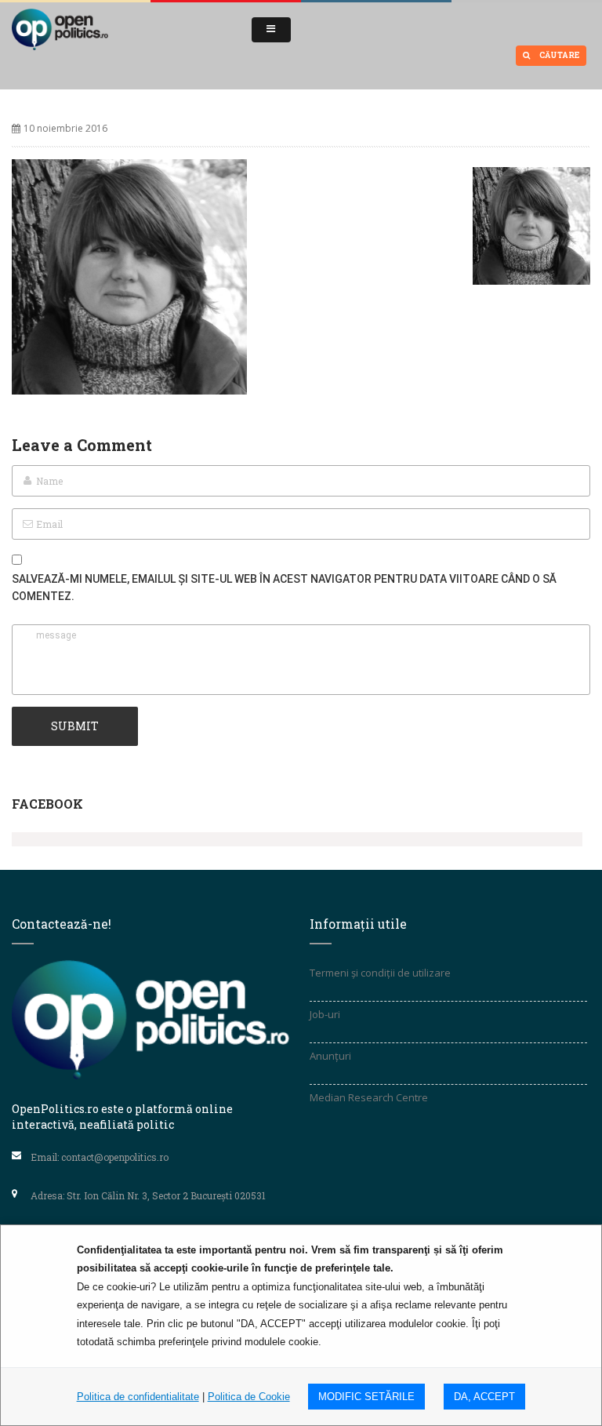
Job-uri (325, 1014)
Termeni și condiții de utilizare (380, 973)
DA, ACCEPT (484, 1396)
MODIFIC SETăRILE (366, 1396)
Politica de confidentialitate (138, 1396)
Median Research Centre (369, 1097)
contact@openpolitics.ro (115, 1157)
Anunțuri (330, 1056)
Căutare (558, 55)
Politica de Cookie (249, 1396)
